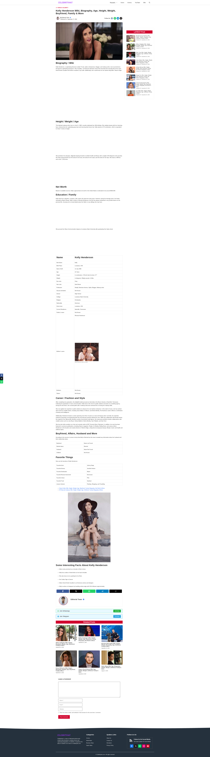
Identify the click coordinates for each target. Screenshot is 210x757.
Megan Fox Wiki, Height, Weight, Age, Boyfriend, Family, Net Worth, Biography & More (144, 76)
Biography (112, 2)
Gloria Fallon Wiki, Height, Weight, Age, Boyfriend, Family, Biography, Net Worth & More (82, 488)
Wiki (144, 2)
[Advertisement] (89, 84)
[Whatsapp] (1, 381)
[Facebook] (1, 375)
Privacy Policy (110, 745)
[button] (149, 2)
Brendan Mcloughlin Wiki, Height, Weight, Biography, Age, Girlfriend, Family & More (111, 645)
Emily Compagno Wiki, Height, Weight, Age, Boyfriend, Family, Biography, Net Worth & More (87, 639)
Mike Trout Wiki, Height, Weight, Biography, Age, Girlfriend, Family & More (144, 54)
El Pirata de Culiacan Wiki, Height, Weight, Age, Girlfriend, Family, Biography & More (81, 490)
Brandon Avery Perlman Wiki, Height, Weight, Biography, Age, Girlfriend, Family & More (143, 37)
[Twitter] (1, 378)
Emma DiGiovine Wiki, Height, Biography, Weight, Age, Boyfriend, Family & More (65, 669)
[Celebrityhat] (65, 2)
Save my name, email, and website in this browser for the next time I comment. (80, 712)
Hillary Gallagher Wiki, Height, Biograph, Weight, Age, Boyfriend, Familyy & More (65, 644)
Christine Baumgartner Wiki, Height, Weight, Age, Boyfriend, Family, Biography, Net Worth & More (143, 84)
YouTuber (137, 2)
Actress (129, 2)
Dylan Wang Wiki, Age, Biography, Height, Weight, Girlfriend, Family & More (111, 668)
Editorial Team (65, 17)
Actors (122, 2)
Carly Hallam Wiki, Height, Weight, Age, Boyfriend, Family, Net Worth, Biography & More (144, 61)
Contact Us (109, 740)
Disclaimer (109, 743)
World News (89, 740)
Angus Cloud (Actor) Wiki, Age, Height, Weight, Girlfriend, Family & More (88, 671)
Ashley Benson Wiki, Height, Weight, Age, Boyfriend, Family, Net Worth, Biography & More (143, 68)
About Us (109, 738)
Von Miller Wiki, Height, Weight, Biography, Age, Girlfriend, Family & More (144, 92)
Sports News (89, 745)
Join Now (117, 611)
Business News (90, 743)
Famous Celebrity (62, 7)
